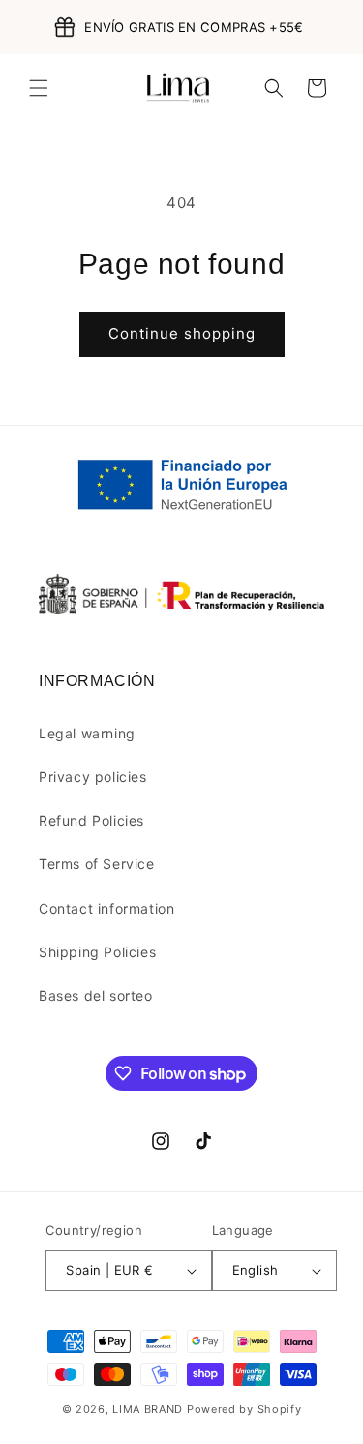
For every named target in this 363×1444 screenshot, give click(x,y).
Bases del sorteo (96, 995)
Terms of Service (97, 864)
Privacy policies (93, 776)
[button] (38, 88)
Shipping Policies (97, 952)
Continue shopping (182, 333)
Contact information (106, 908)
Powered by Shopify (244, 1409)
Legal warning (87, 733)
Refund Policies (91, 820)
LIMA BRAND (147, 1409)
